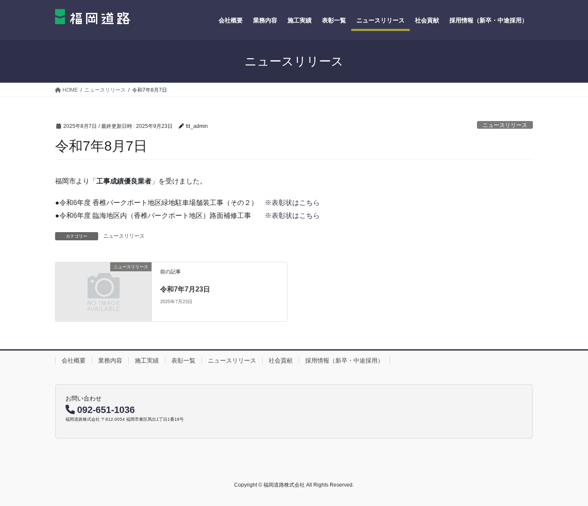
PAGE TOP (566, 483)
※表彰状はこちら (292, 202)
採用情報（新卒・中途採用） (344, 360)
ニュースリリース (505, 125)
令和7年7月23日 (185, 289)
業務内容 (110, 360)
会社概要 (74, 360)
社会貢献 (281, 360)
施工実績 (147, 360)
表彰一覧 (183, 360)
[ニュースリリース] (104, 291)
